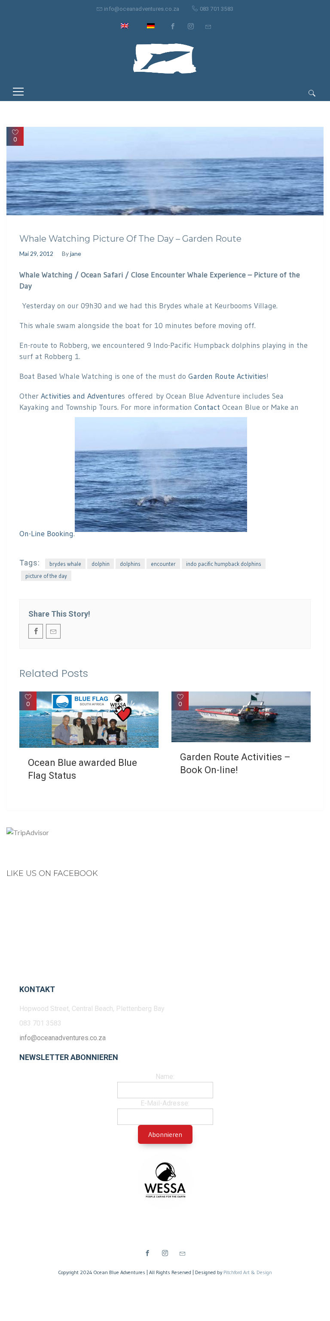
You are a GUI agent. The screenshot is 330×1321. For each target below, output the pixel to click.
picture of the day (46, 575)
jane (75, 253)
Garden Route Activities (227, 376)
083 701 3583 (216, 9)
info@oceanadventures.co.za (141, 9)
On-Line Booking (46, 533)
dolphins (130, 563)
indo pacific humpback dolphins (223, 563)
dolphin (101, 563)
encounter (163, 563)
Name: (165, 1076)
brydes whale (65, 563)
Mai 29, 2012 (36, 253)
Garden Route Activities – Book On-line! (235, 763)
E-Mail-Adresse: (165, 1103)
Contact (207, 407)
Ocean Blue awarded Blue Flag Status (82, 769)
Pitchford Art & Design (247, 1272)
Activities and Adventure (81, 396)
